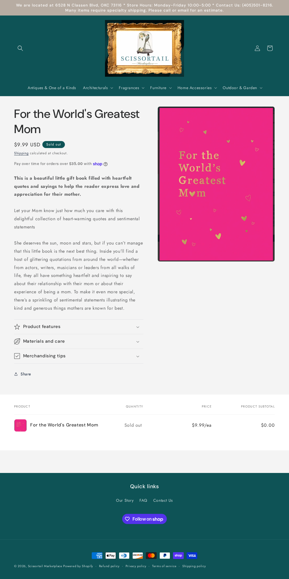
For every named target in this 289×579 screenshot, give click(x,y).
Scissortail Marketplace (46, 566)
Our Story (124, 500)
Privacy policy (136, 566)
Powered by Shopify (78, 566)
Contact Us (163, 500)
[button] (20, 48)
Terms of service (164, 566)
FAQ (143, 500)
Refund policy (109, 566)
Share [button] (26, 374)
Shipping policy (194, 566)
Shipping (21, 153)
